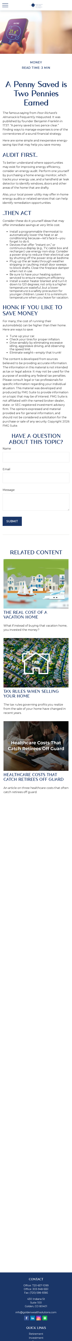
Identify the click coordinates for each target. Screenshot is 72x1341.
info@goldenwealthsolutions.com (36, 1312)
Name (7, 448)
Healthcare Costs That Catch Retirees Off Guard (33, 777)
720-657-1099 (40, 1285)
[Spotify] (44, 1318)
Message (9, 490)
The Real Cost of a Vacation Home (25, 614)
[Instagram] (38, 1318)
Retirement (36, 1333)
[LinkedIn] (32, 1318)
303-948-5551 (40, 1289)
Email (6, 469)
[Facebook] (26, 1318)
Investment (36, 1337)
